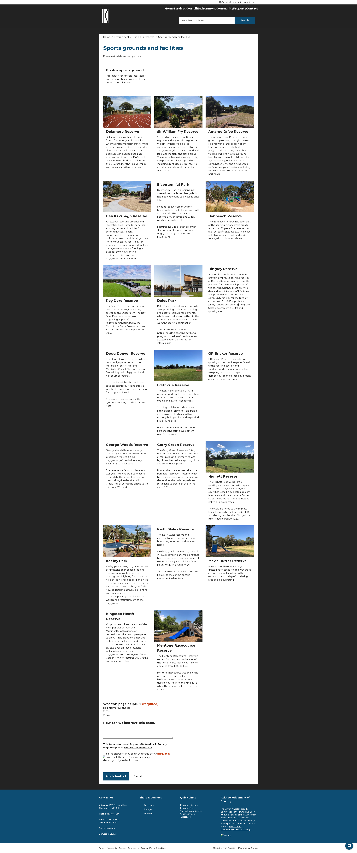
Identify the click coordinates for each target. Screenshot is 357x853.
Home (106, 37)
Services (180, 8)
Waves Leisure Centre (191, 811)
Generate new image (139, 757)
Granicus (254, 848)
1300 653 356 (113, 814)
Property (239, 8)
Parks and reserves (144, 37)
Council (191, 8)
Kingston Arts (186, 808)
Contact (252, 8)
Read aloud (134, 760)
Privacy (102, 848)
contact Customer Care (138, 747)
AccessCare (185, 817)
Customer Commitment (129, 848)
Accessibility (112, 848)
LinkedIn (148, 813)
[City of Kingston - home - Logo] (105, 16)
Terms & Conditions (158, 848)
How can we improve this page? (129, 723)
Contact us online (107, 828)
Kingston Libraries (188, 805)
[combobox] (237, 2)
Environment (206, 8)
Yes (108, 711)
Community (224, 8)
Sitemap (145, 848)
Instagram (149, 809)
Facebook (149, 805)
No (108, 715)
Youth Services (187, 814)
